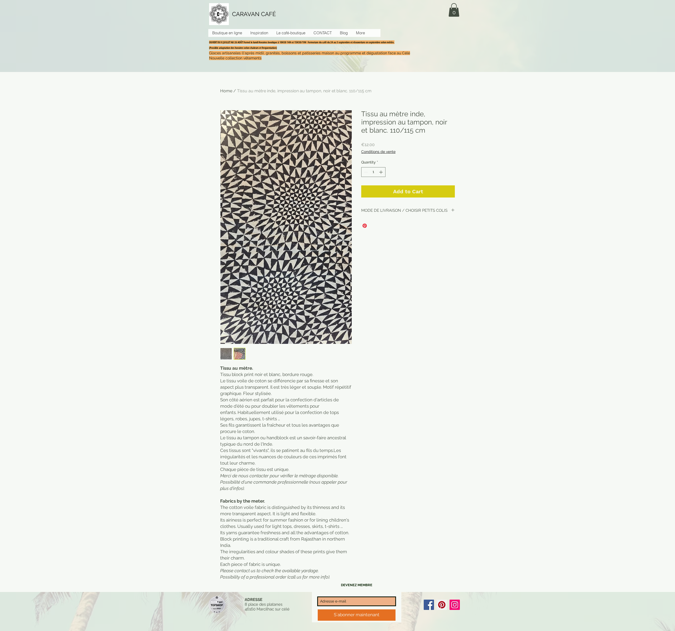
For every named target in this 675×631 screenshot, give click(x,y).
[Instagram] (455, 605)
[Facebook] (429, 605)
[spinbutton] (373, 172)
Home (226, 90)
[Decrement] (365, 172)
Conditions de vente (378, 152)
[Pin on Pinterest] (364, 226)
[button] (454, 10)
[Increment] (381, 172)
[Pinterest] (442, 605)
